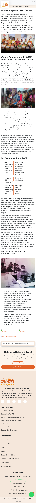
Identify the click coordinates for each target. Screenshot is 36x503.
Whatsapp (19, 480)
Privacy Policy (6, 466)
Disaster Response (8, 427)
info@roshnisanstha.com (18, 490)
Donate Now (19, 367)
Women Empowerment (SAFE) (12, 417)
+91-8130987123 (18, 484)
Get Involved (18, 363)
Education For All (7, 414)
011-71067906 (18, 487)
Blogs (3, 447)
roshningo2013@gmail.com (18, 493)
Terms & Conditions (8, 455)
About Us (4, 440)
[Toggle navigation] (33, 2)
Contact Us (5, 443)
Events (3, 451)
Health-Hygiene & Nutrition (11, 420)
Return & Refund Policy (10, 459)
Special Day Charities (9, 430)
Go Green (4, 424)
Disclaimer (5, 463)
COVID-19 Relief (7, 411)
